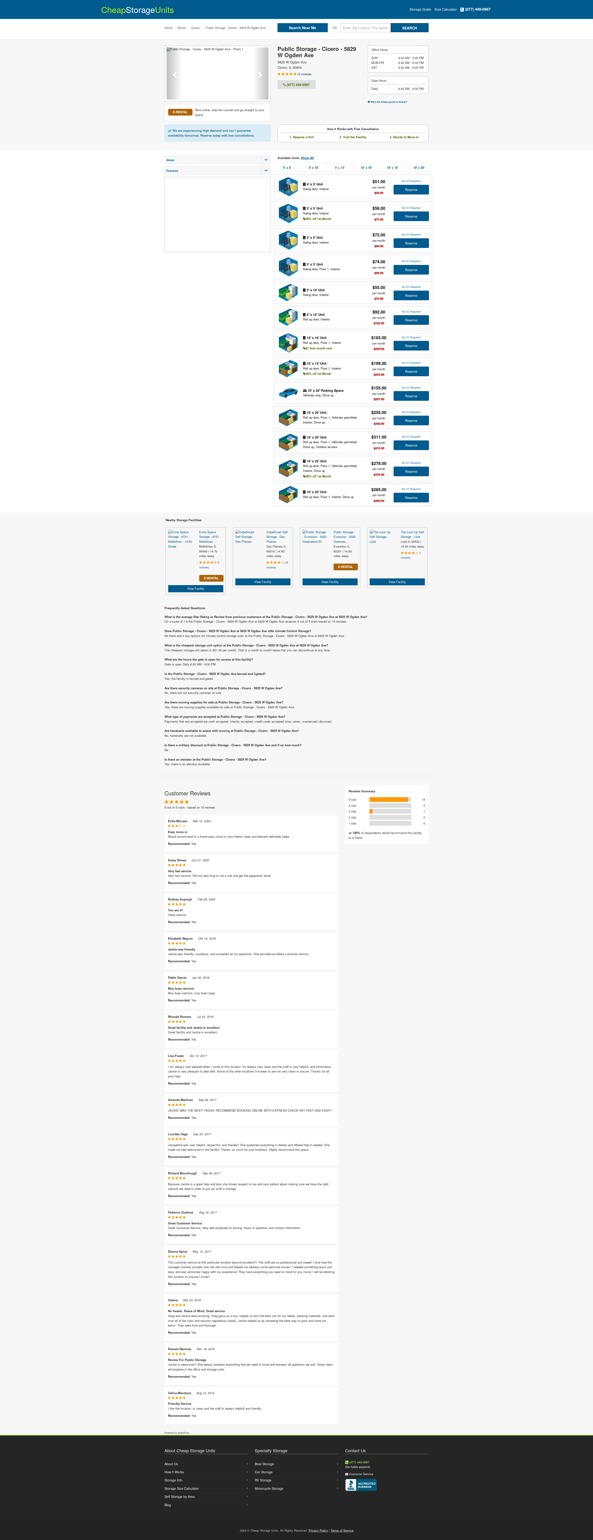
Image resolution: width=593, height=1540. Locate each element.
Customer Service (361, 1474)
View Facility (195, 588)
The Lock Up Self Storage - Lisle (412, 534)
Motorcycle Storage (269, 1488)
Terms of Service (342, 1530)
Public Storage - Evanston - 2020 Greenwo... (345, 537)
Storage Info (173, 1480)
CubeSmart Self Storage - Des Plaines (277, 537)
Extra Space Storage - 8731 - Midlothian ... (210, 537)
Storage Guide (420, 9)
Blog (167, 1504)
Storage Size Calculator (181, 1488)
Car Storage (264, 1472)
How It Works (174, 1472)
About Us (171, 1464)
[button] (174, 73)
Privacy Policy (318, 1530)
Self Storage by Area (179, 1496)
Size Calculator (446, 9)
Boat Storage (264, 1464)
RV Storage (263, 1480)
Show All (307, 158)
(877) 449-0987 (477, 9)
